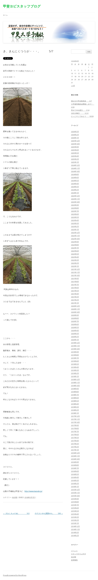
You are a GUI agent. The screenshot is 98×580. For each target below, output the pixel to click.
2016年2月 (75, 483)
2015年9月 (75, 499)
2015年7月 (75, 505)
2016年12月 (75, 453)
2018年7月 (75, 395)
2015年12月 (75, 489)
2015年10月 (75, 496)
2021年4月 (75, 294)
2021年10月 (75, 275)
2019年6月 (75, 361)
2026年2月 (75, 134)
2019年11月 (75, 346)
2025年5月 (75, 153)
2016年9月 (75, 462)
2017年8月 (75, 428)
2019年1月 (75, 376)
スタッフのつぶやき (78, 554)
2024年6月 (75, 177)
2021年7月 (75, 284)
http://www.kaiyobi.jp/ (33, 491)
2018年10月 (75, 385)
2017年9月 (75, 425)
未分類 (14, 497)
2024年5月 (75, 180)
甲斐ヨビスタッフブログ (22, 6)
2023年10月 (75, 202)
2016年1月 (75, 486)
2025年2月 (75, 159)
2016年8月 (75, 465)
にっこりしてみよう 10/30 (82, 116)
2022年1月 (75, 266)
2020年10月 (75, 312)
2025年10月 (75, 144)
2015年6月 (75, 508)
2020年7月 (75, 321)
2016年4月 (75, 477)
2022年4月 (75, 257)
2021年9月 (75, 278)
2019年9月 (75, 352)
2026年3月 (75, 131)
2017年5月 (75, 437)
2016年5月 (75, 474)
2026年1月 (75, 138)
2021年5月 (75, 291)
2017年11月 (75, 419)
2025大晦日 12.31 (80, 113)
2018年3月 (75, 407)
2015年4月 (75, 514)
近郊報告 (74, 560)
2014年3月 (75, 532)
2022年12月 (75, 232)
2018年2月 (75, 410)
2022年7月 (75, 248)
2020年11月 (75, 309)
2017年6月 (75, 434)
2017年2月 (75, 447)
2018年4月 (75, 404)
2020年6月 (75, 324)
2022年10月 (75, 239)
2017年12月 (75, 416)
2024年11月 (75, 168)
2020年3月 (75, 333)
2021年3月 (75, 297)
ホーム (5, 15)
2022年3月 (75, 260)
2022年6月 (75, 251)
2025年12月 (75, 141)
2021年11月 (75, 272)
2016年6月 (75, 471)
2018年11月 (75, 382)
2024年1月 (75, 193)
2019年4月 (75, 367)
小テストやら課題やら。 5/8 (49, 513)
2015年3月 (75, 517)
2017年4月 (75, 440)
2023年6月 (75, 214)
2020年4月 (75, 330)
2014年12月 (75, 526)
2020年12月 (75, 306)
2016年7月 (75, 468)
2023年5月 (75, 217)
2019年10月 (75, 349)
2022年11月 (75, 235)
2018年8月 (75, 392)
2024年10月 (75, 171)
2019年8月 (75, 355)
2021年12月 (75, 269)
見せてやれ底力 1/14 (80, 110)
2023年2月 (75, 226)
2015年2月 (75, 520)
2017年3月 (75, 444)
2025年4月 (75, 156)
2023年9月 (75, 205)
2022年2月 (75, 263)
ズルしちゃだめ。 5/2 (16, 513)
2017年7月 (75, 431)
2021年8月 (75, 281)
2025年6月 (75, 150)
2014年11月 (75, 529)
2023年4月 (75, 220)
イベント (74, 551)
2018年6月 (75, 398)
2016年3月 (75, 480)
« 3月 (73, 86)
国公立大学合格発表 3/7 (81, 101)
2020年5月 (75, 327)
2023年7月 (75, 211)
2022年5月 (75, 254)
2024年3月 (75, 187)
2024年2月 (75, 190)
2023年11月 (75, 199)
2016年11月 (75, 456)
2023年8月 (75, 208)
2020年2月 (75, 336)
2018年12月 (75, 379)
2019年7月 (75, 358)
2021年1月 (75, 303)
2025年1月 (75, 162)
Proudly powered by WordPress (14, 575)
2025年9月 (75, 147)
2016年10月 (75, 459)
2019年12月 (75, 343)
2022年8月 (75, 245)
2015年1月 (75, 523)
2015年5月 (75, 511)
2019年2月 (75, 373)
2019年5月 (75, 364)
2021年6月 (75, 287)
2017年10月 (75, 422)
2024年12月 (75, 165)
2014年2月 (75, 535)
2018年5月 (75, 401)
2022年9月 (75, 242)
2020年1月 (75, 340)
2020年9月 (75, 315)
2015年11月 (75, 493)
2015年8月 (75, 502)
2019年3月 (75, 370)
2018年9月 (75, 388)
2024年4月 (75, 183)
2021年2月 (75, 300)
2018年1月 (75, 413)
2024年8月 (75, 174)
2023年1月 (75, 229)
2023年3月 (75, 223)
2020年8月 (75, 318)
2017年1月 (75, 450)
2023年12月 (75, 196)
